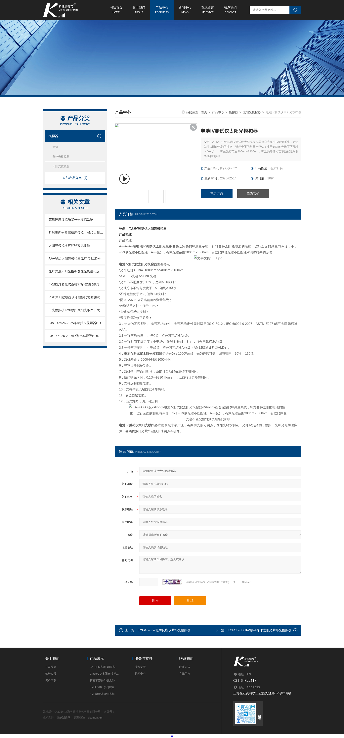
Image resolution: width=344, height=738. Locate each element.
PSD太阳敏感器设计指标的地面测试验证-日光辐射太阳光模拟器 (77, 297)
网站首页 (116, 10)
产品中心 (162, 10)
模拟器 (53, 136)
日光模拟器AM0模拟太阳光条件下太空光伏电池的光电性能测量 (77, 310)
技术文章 (140, 666)
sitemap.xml (95, 717)
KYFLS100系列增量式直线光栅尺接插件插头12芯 (105, 687)
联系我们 (230, 10)
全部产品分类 (72, 178)
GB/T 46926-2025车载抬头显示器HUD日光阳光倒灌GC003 (77, 323)
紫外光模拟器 (61, 156)
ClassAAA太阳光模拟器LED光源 (105, 673)
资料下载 (50, 680)
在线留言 (207, 10)
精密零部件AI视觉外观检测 (105, 680)
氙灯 (55, 146)
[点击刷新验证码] (172, 582)
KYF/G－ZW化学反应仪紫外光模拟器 (164, 630)
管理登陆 (79, 717)
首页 (204, 112)
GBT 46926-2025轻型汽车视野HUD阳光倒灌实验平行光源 (77, 336)
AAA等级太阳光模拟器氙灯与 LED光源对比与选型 (77, 258)
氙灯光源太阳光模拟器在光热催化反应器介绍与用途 (77, 271)
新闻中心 (185, 10)
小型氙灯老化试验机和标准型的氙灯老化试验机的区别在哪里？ (77, 284)
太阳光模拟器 (61, 166)
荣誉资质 (50, 673)
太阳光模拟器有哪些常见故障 (69, 245)
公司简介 (50, 666)
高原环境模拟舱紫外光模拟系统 (71, 219)
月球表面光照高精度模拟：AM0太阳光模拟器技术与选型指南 (77, 232)
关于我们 (138, 10)
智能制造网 (63, 717)
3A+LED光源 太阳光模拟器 (105, 666)
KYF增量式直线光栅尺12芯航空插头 (105, 693)
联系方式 (184, 666)
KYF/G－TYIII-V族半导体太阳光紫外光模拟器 (259, 630)
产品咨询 (216, 193)
